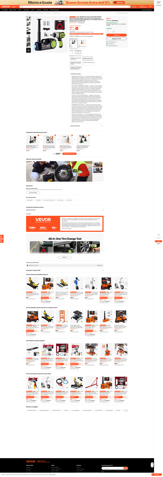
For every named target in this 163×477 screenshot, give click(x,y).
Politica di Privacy (79, 470)
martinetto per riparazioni (44, 410)
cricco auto (118, 410)
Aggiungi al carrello (116, 38)
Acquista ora (117, 35)
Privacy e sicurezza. (52, 474)
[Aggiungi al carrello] (37, 288)
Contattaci (28, 467)
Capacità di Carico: (73, 38)
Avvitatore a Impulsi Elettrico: (75, 50)
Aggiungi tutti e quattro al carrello (69, 153)
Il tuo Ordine (28, 470)
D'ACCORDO (156, 474)
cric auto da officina (98, 410)
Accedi (158, 241)
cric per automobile (109, 410)
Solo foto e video (69, 200)
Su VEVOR (78, 467)
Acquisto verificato (60, 200)
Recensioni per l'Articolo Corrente (49, 200)
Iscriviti (125, 468)
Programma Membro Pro (56, 469)
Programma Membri (55, 467)
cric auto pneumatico (75, 410)
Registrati (158, 243)
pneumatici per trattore (31, 410)
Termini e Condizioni (80, 469)
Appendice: (71, 55)
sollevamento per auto (56, 410)
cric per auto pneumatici (87, 410)
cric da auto (66, 410)
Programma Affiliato (55, 470)
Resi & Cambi (28, 469)
